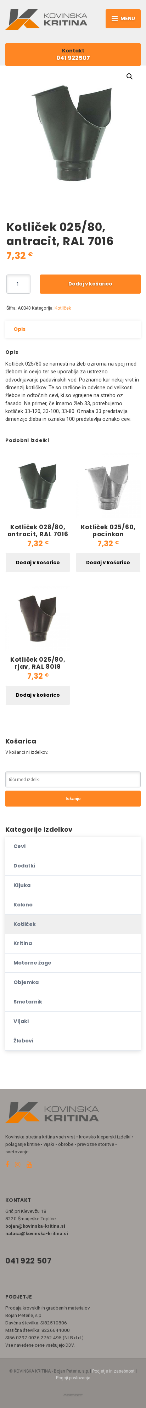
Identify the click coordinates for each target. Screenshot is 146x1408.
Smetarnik (27, 1001)
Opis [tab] (19, 329)
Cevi (19, 846)
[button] (129, 76)
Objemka (26, 982)
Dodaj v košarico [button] (38, 562)
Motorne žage (32, 962)
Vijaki (21, 1021)
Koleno (23, 904)
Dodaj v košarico (90, 284)
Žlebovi (23, 1040)
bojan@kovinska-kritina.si (35, 1226)
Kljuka (21, 885)
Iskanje (73, 798)
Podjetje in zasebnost (113, 1371)
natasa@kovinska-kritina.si (36, 1233)
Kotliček (63, 308)
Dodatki (24, 865)
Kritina (22, 943)
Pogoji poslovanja (73, 1377)
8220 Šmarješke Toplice (30, 1218)
